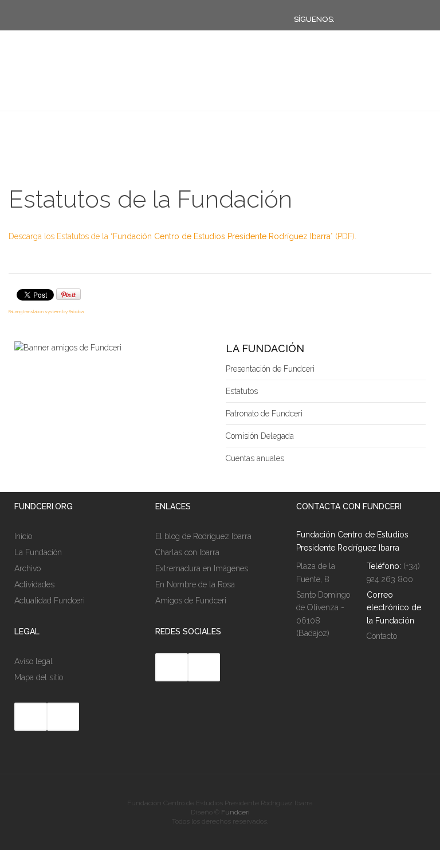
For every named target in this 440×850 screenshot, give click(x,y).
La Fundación (38, 552)
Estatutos (242, 391)
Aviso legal (33, 661)
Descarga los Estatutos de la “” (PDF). (182, 236)
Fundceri (235, 812)
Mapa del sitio (38, 677)
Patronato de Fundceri (264, 413)
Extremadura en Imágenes (201, 568)
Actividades (34, 584)
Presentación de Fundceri (270, 368)
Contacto (382, 636)
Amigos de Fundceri (190, 600)
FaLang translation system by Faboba (46, 311)
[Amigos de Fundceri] (67, 347)
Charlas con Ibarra (187, 552)
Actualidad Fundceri (49, 600)
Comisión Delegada (260, 435)
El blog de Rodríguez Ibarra (203, 536)
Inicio (23, 536)
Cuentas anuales (255, 458)
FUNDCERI (71, 88)
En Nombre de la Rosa (195, 584)
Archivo (27, 568)
